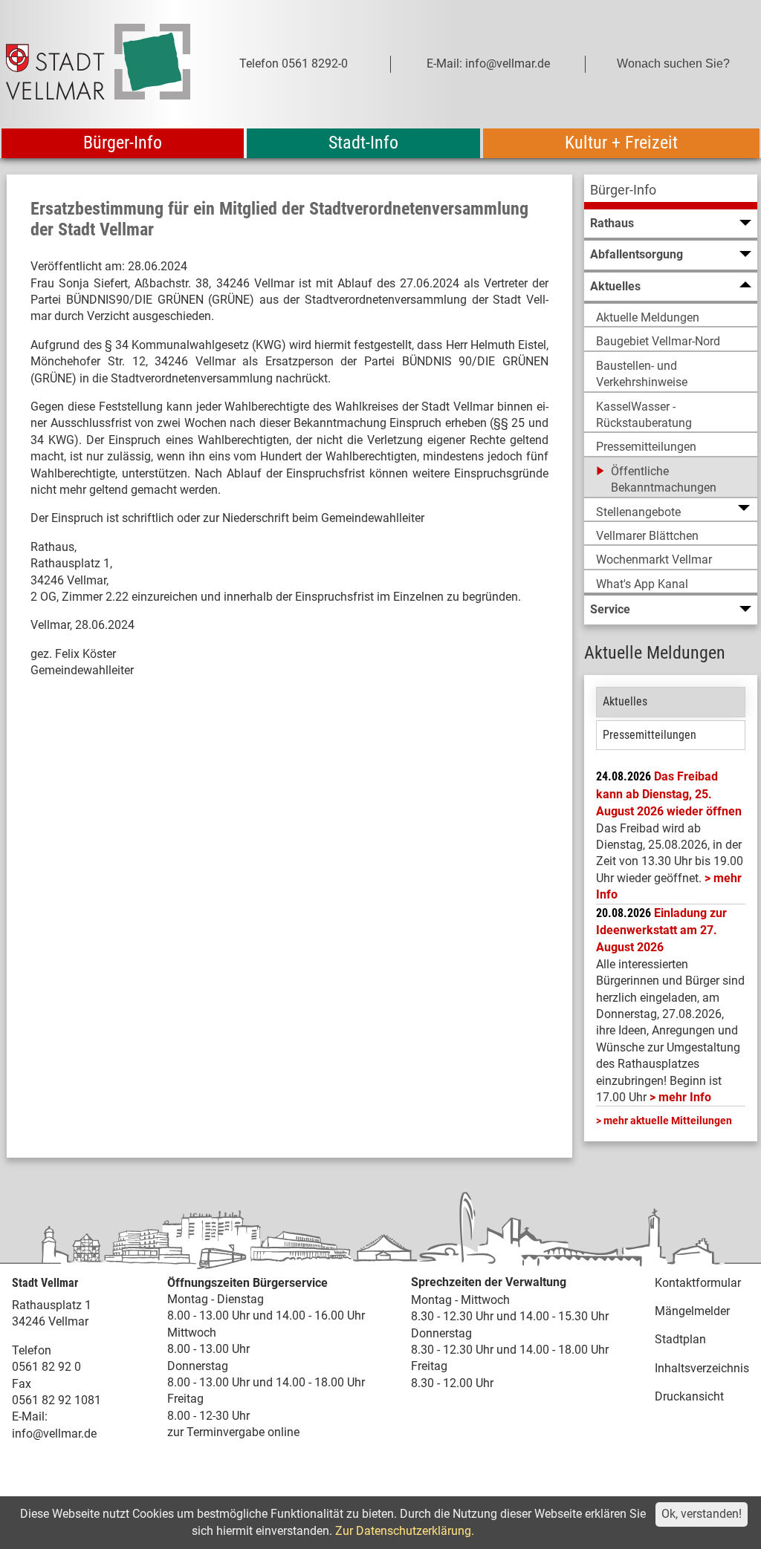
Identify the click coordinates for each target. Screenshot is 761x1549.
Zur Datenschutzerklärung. (404, 1531)
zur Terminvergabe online (233, 1432)
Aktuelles (625, 701)
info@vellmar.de (54, 1433)
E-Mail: (30, 1416)
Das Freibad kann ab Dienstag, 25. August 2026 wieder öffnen (669, 793)
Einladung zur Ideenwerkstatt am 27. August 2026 (661, 930)
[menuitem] (670, 192)
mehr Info (684, 1097)
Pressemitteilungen (649, 735)
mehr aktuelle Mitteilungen (667, 1120)
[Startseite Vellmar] (98, 64)
